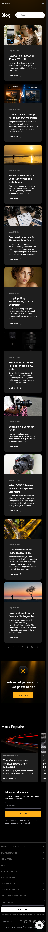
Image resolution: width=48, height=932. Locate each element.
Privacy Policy (28, 823)
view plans (23, 695)
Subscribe (23, 814)
